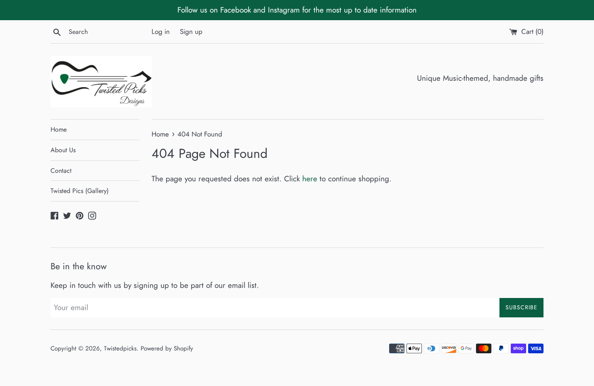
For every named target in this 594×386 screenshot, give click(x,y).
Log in (161, 31)
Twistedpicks (120, 348)
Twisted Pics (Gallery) (80, 190)
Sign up (191, 31)
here (309, 178)
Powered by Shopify (167, 348)
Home (59, 129)
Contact (61, 170)
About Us (63, 150)
